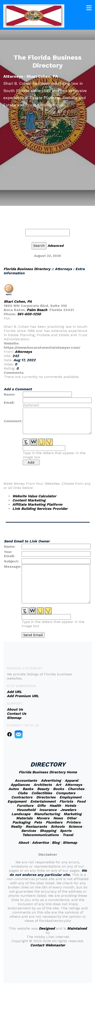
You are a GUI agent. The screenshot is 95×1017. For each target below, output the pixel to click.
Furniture (25, 805)
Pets (38, 822)
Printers (73, 822)
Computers (65, 793)
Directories (46, 797)
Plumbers (54, 822)
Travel (68, 835)
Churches (76, 789)
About (23, 842)
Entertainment (43, 801)
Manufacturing (47, 814)
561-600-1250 (29, 314)
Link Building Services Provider (40, 509)
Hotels (70, 805)
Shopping (48, 831)
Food (81, 801)
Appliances (20, 785)
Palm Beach (37, 310)
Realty (16, 826)
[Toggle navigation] (89, 7)
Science (75, 826)
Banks (28, 789)
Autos (13, 789)
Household (26, 810)
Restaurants (36, 826)
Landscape (20, 814)
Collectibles (41, 793)
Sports (66, 831)
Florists (66, 801)
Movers (42, 818)
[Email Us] (18, 734)
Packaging (21, 822)
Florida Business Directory (27, 269)
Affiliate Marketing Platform (37, 504)
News (58, 818)
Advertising (51, 780)
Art (58, 785)
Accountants (26, 780)
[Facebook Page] (9, 734)
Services (28, 831)
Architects (43, 785)
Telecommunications (40, 835)
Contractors (21, 797)
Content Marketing (29, 500)
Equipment (17, 801)
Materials (24, 818)
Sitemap (70, 842)
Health (55, 805)
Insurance (48, 810)
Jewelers (68, 810)
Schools (58, 826)
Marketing (73, 814)
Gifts (41, 805)
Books (58, 789)
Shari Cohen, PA (18, 301)
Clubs (23, 793)
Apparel (71, 780)
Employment (70, 797)
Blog (56, 842)
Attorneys (23, 352)
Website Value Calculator (34, 496)
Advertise (40, 842)
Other (72, 818)
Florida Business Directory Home (48, 772)
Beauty (43, 789)
